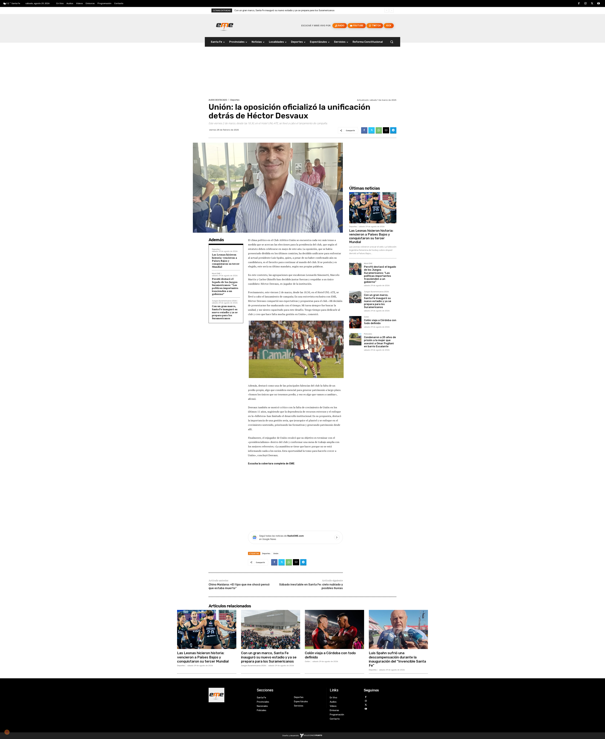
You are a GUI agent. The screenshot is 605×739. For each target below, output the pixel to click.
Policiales (368, 334)
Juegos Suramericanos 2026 (224, 301)
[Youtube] (598, 3)
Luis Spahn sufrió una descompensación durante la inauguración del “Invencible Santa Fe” (397, 659)
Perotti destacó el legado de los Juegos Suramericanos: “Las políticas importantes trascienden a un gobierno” (225, 286)
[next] (392, 10)
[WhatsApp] (379, 130)
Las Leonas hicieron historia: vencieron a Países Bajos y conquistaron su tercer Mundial (225, 260)
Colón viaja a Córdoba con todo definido (255, 10)
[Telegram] (393, 130)
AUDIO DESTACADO (218, 100)
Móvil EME (216, 273)
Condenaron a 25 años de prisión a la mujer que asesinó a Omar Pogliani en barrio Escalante (380, 342)
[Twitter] (592, 3)
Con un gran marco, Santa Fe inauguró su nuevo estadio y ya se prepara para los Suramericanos (225, 312)
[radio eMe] (230, 695)
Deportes (234, 100)
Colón (366, 317)
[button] (391, 42)
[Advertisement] (302, 74)
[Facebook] (579, 3)
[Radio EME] (224, 25)
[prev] (387, 10)
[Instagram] (585, 3)
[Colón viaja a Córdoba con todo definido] (355, 322)
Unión (275, 553)
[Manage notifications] (6, 732)
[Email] (386, 130)
